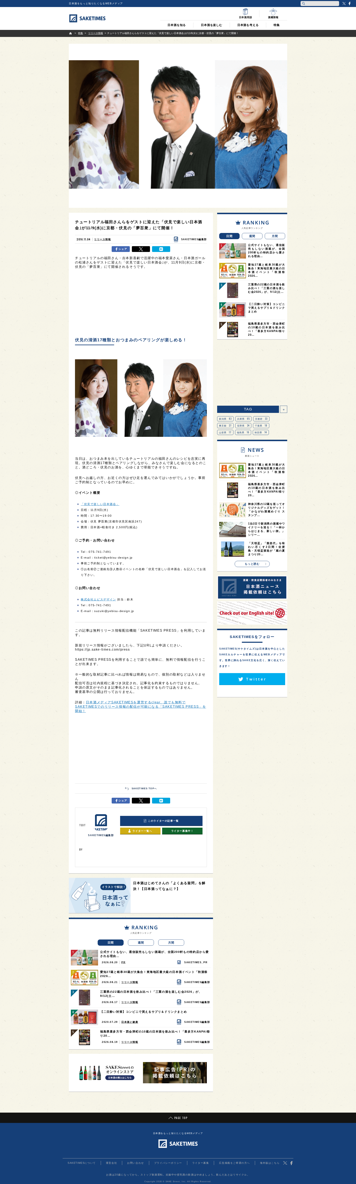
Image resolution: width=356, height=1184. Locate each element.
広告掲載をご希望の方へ (234, 1163)
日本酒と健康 (129, 1022)
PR (123, 962)
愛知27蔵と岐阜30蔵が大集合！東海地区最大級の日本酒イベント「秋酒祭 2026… (154, 974)
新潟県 (225, 418)
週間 (141, 942)
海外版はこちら (270, 1163)
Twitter (344, 3)
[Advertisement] (141, 304)
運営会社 (111, 1163)
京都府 (261, 418)
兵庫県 (243, 418)
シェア (122, 249)
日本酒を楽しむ (211, 25)
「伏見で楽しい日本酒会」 (100, 504)
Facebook (349, 3)
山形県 (225, 432)
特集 (277, 25)
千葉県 (261, 425)
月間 (171, 942)
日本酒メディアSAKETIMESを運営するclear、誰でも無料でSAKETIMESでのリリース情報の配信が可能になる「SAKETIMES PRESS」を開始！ (140, 707)
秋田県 (261, 432)
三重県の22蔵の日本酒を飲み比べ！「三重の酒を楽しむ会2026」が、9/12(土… (151, 993)
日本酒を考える (248, 25)
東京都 (225, 425)
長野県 (243, 425)
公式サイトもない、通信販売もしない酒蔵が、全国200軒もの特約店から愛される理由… (154, 954)
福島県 (243, 432)
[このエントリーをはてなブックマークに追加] (161, 249)
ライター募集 (200, 1163)
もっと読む (252, 563)
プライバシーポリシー (168, 1163)
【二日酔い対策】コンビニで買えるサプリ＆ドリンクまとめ (143, 1011)
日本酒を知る (176, 25)
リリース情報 (102, 239)
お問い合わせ (135, 1163)
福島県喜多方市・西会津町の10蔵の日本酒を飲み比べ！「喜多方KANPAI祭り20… (155, 1033)
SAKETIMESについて (82, 1163)
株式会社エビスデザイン (98, 599)
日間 (111, 942)
